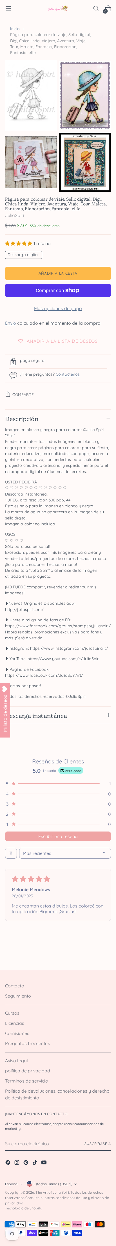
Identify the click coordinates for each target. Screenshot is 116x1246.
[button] (19, 243)
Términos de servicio (26, 1081)
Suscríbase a (97, 1144)
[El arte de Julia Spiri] (58, 8)
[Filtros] (11, 853)
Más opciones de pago (58, 308)
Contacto (14, 986)
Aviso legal (16, 1060)
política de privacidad (27, 1071)
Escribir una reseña (58, 836)
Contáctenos (68, 374)
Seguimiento (18, 996)
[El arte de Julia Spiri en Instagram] (17, 1163)
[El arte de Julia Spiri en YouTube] (44, 1163)
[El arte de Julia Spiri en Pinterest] (26, 1163)
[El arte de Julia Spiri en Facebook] (8, 1163)
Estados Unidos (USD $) (53, 1184)
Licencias (14, 1023)
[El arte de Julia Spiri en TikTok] (35, 1163)
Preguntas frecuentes (27, 1043)
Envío (10, 323)
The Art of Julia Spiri (52, 1192)
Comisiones (17, 1033)
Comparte (23, 394)
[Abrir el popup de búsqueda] (96, 8)
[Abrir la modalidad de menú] (8, 8)
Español (11, 1184)
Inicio (15, 28)
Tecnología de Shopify (23, 1208)
